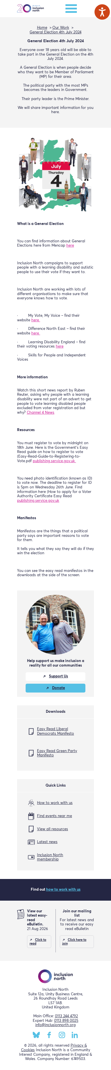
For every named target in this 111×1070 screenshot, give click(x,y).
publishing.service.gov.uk (54, 461)
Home (42, 28)
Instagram (62, 1035)
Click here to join (74, 941)
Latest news (47, 842)
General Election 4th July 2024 (55, 32)
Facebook (49, 1035)
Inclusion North (30, 8)
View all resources (52, 829)
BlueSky (36, 1035)
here (70, 245)
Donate (58, 688)
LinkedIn (75, 1035)
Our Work (60, 28)
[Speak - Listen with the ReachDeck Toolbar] (102, 12)
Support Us (58, 676)
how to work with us (63, 890)
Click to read (38, 941)
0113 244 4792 (66, 1016)
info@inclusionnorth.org (55, 1025)
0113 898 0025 (66, 1021)
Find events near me (54, 816)
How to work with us (55, 803)
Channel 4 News (40, 413)
